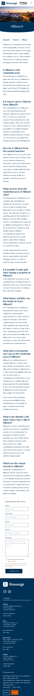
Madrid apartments (9, 664)
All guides (6, 40)
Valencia (16, 40)
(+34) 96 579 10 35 (9, 626)
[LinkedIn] (9, 591)
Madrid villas (7, 666)
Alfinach (24, 40)
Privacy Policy (15, 565)
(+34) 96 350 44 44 (9, 610)
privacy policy (12, 561)
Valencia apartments (9, 613)
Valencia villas (7, 616)
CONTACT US (14, 571)
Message (8, 538)
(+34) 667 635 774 (8, 660)
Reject (6, 692)
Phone (7, 529)
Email (7, 521)
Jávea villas (6, 632)
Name (7, 505)
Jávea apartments (8, 630)
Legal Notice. (7, 687)
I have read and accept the (16, 560)
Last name (8, 513)
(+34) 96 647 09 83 (9, 643)
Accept (14, 692)
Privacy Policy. (17, 687)
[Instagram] (5, 591)
